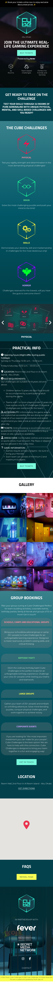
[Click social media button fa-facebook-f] (29, 959)
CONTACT (26, 968)
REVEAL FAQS (26, 877)
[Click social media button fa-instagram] (23, 959)
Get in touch (26, 762)
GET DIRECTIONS (26, 788)
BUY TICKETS (26, 53)
